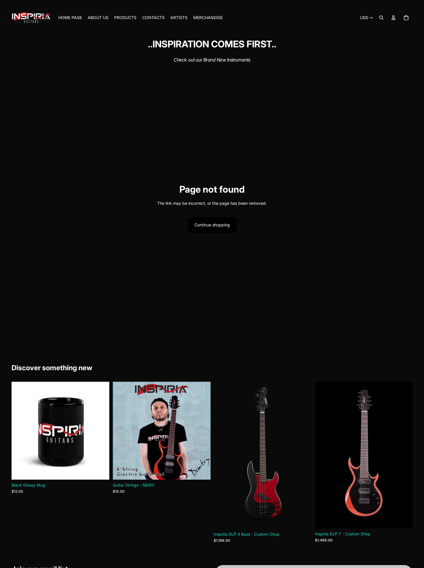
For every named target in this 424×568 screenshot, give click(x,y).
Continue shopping (212, 224)
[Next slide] (100, 430)
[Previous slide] (20, 430)
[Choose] (403, 519)
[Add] (100, 470)
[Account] (393, 17)
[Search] (381, 17)
